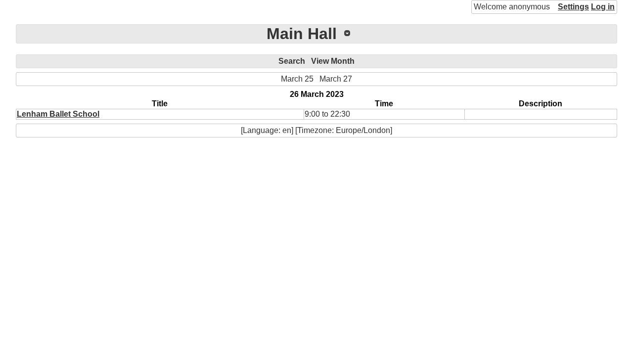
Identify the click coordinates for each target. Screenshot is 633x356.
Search (291, 61)
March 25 (297, 79)
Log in (603, 6)
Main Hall (302, 34)
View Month (333, 61)
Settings (573, 6)
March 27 (335, 79)
